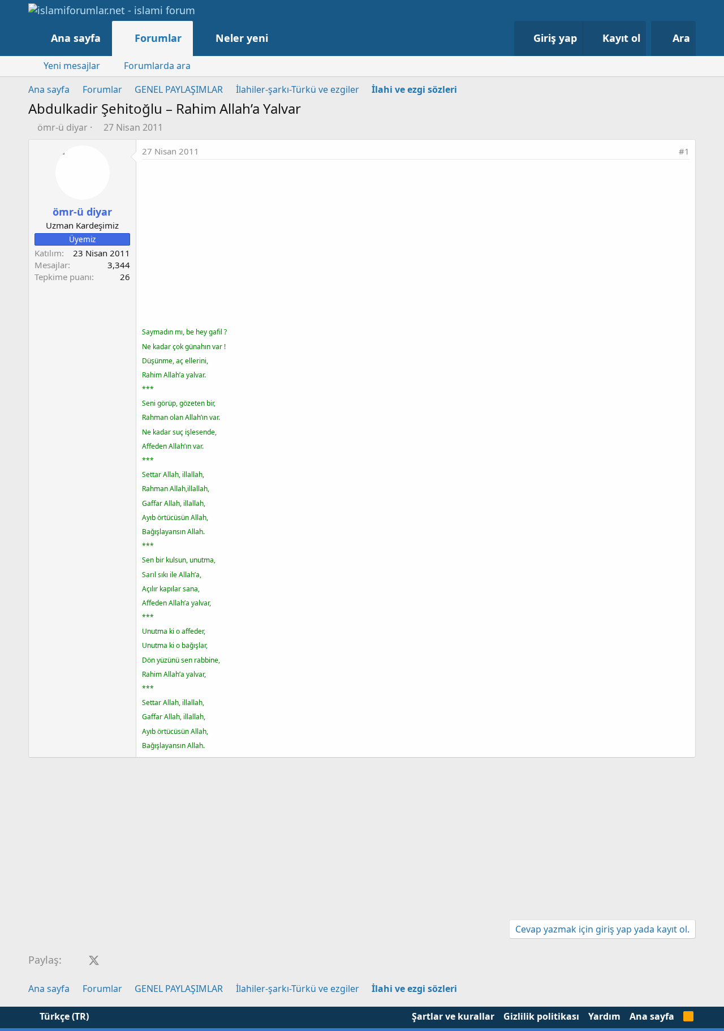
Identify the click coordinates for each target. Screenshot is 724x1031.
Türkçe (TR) (63, 1016)
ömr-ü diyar (62, 127)
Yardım (604, 1016)
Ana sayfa (76, 38)
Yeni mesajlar (72, 65)
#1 (684, 151)
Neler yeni (242, 38)
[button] (280, 38)
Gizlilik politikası (541, 1016)
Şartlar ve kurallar (453, 1016)
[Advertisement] (415, 244)
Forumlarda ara (157, 65)
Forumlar (158, 38)
